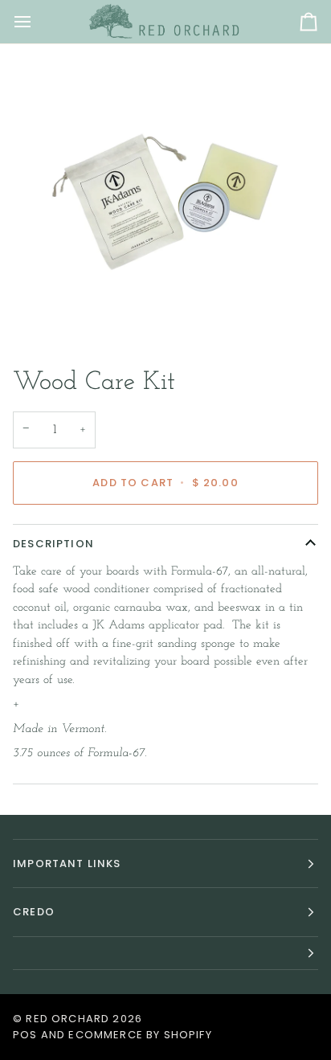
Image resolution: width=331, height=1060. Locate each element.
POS (25, 1034)
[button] (165, 953)
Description (53, 543)
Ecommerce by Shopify (139, 1034)
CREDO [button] (34, 911)
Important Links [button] (67, 863)
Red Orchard (67, 1018)
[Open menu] (37, 21)
